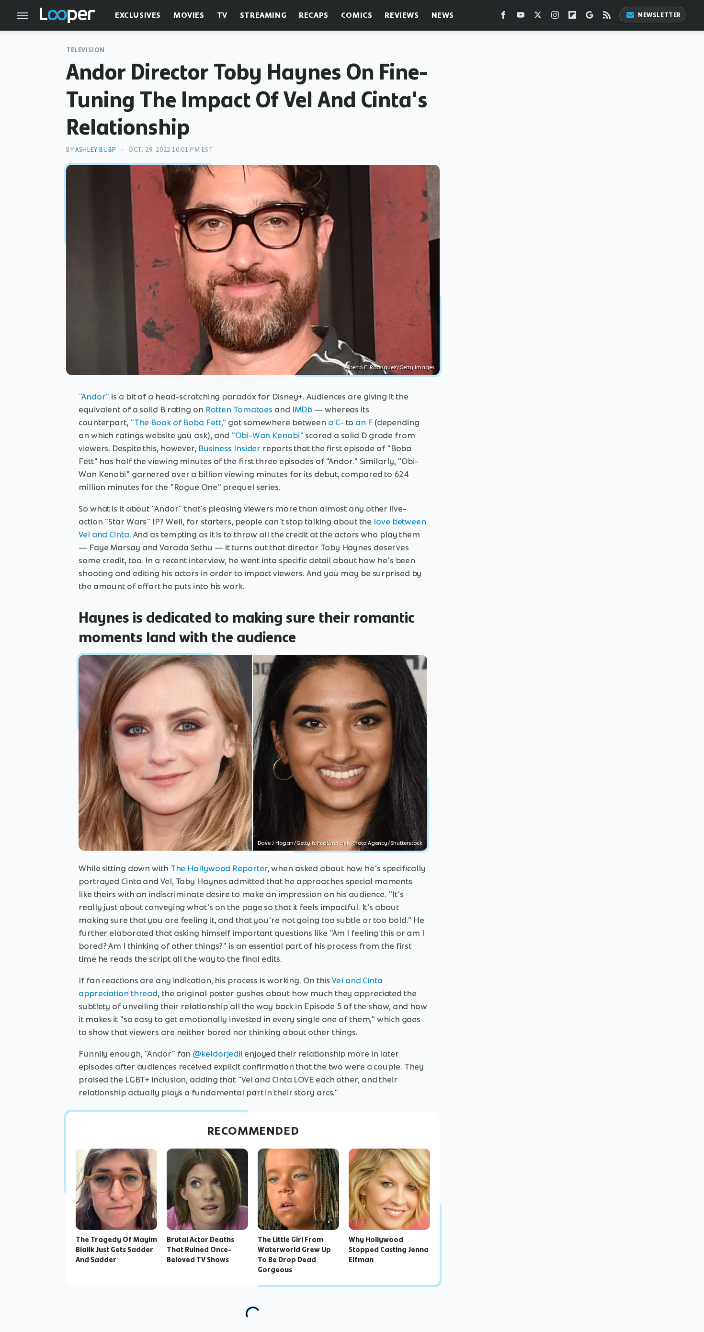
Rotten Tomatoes (239, 409)
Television (85, 50)
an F (364, 422)
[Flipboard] (572, 17)
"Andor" (94, 396)
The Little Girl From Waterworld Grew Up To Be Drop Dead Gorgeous (294, 1254)
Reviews (402, 15)
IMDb (302, 409)
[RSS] (607, 17)
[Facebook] (503, 17)
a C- (336, 422)
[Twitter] (538, 17)
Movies (188, 15)
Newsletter (659, 15)
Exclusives (138, 15)
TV (222, 15)
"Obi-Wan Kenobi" (267, 435)
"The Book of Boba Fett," (178, 422)
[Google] (589, 17)
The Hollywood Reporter (219, 868)
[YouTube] (520, 17)
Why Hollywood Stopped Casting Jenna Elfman (389, 1249)
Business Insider (229, 448)
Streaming (263, 15)
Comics (357, 15)
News (442, 15)
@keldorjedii (217, 1053)
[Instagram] (555, 17)
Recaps (314, 15)
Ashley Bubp (95, 150)
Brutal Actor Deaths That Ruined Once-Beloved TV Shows (200, 1249)
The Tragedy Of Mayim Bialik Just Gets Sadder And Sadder (116, 1249)
